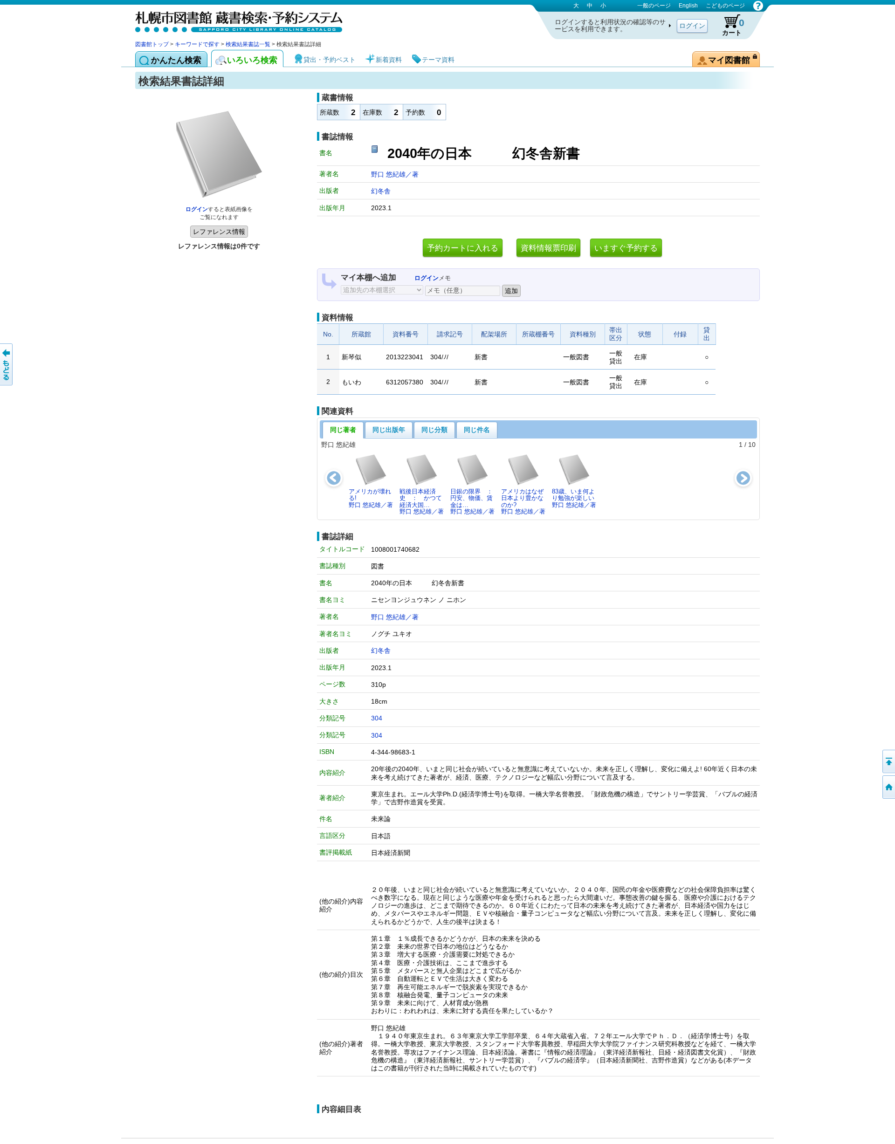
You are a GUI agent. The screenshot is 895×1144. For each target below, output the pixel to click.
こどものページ (725, 5)
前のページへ (7, 364)
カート (733, 26)
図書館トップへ (888, 787)
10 (752, 444)
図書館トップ (152, 44)
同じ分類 (434, 429)
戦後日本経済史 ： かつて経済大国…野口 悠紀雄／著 (421, 501)
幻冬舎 (381, 191)
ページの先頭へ (888, 761)
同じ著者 (343, 429)
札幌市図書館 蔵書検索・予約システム (233, 20)
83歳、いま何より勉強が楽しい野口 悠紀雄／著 (574, 498)
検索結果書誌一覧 (248, 44)
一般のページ (654, 5)
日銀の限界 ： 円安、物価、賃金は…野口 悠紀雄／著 (474, 501)
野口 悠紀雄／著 (395, 174)
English (688, 5)
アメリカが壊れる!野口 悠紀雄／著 (371, 498)
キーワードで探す (197, 44)
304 (376, 718)
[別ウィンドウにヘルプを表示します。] (758, 5)
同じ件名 (477, 429)
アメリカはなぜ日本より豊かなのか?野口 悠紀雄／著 (523, 501)
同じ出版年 (388, 429)
